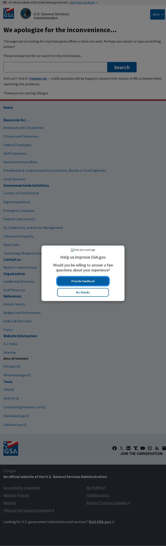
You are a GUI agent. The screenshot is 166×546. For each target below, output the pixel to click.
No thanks (83, 292)
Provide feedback (83, 281)
